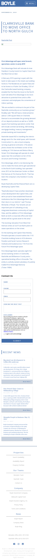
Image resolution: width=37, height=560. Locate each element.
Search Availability (18, 457)
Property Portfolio (18, 465)
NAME (6, 282)
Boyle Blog (18, 526)
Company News (18, 523)
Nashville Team (18, 479)
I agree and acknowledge (13, 334)
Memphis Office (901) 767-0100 (18, 535)
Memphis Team (19, 475)
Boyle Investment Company (18, 493)
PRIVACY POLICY (8, 331)
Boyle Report (18, 519)
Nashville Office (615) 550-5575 (18, 538)
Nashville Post (6, 40)
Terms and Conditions (18, 509)
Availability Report (18, 461)
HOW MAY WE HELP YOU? (13, 304)
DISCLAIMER (8, 315)
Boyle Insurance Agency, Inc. (18, 501)
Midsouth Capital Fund (18, 497)
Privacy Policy (18, 505)
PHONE (6, 288)
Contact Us (18, 483)
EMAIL (6, 296)
